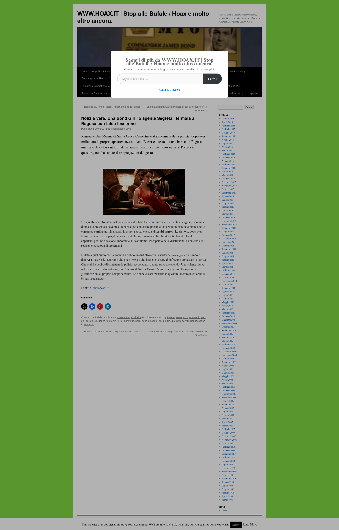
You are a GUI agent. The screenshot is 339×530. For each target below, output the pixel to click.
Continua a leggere (169, 89)
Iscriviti (212, 78)
